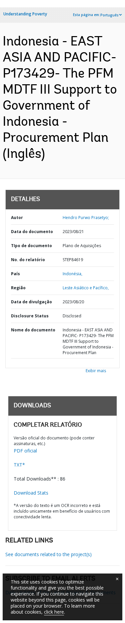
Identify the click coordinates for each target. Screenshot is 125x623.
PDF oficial (25, 450)
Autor (17, 217)
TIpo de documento (31, 245)
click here (54, 612)
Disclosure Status (30, 316)
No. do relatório (28, 260)
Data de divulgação (31, 302)
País (15, 274)
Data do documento (32, 231)
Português (109, 15)
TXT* (19, 464)
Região (18, 288)
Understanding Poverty (25, 14)
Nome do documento (33, 330)
